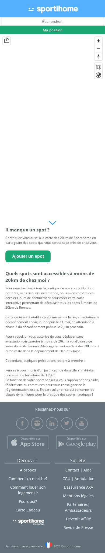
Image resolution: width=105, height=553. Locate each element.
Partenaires (77, 504)
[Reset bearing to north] (98, 56)
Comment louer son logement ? (28, 490)
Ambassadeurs (78, 510)
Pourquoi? (28, 501)
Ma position (52, 30)
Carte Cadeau (28, 510)
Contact (72, 470)
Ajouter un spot (28, 256)
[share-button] (6, 41)
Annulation (84, 478)
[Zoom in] (98, 41)
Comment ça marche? (27, 478)
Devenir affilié (78, 518)
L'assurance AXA (78, 487)
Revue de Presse (78, 527)
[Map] (52, 126)
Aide (87, 470)
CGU (66, 478)
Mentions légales (78, 495)
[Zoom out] (98, 49)
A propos (28, 470)
